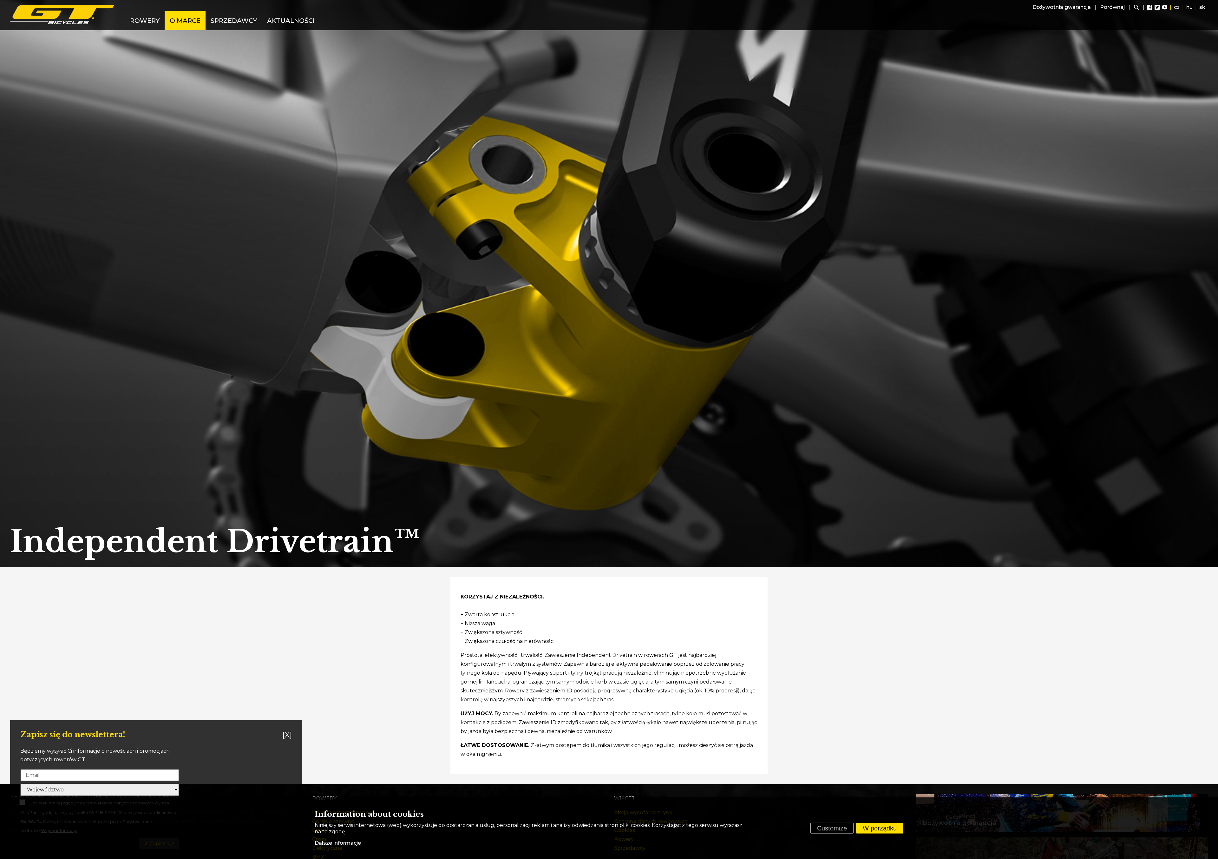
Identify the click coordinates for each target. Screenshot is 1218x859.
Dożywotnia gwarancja (1061, 7)
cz (1177, 7)
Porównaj (1112, 7)
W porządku (880, 828)
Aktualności (291, 20)
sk (1202, 7)
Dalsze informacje (338, 843)
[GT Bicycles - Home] (62, 14)
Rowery (145, 20)
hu (1189, 7)
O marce (185, 20)
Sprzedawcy (234, 20)
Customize (832, 828)
